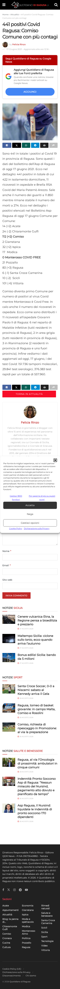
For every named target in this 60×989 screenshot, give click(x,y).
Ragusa (26, 947)
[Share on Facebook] (6, 145)
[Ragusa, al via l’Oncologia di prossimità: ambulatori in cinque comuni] (8, 762)
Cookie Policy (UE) (11, 969)
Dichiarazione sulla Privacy (36, 528)
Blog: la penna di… (10, 920)
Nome (7, 551)
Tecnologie (47, 941)
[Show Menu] (3, 5)
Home (5, 14)
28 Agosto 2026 (26, 698)
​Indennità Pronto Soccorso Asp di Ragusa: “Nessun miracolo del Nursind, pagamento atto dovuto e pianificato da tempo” (37, 786)
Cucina (6, 942)
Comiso (6, 933)
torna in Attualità (29, 394)
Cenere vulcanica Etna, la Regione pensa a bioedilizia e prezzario (37, 620)
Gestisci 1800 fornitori (16, 498)
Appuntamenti (10, 910)
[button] (55, 460)
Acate (5, 905)
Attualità (14, 14)
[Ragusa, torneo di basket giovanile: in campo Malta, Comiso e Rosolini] (8, 708)
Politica (26, 938)
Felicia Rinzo (19, 44)
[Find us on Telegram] (20, 890)
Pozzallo (26, 942)
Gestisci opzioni (30, 522)
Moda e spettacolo (28, 920)
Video (44, 945)
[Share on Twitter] (16, 145)
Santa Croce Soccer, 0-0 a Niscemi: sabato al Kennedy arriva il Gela (36, 690)
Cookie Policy (15, 528)
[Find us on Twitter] (8, 890)
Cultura (6, 947)
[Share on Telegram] (35, 145)
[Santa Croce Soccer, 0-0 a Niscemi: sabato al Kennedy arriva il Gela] (8, 688)
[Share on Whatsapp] (26, 145)
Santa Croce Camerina (48, 922)
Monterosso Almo (28, 932)
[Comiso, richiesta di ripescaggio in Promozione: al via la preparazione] (8, 727)
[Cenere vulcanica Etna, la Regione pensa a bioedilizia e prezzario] (8, 619)
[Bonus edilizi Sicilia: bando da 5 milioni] (8, 657)
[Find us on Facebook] (3, 890)
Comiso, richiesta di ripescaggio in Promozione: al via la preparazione (37, 728)
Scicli (44, 927)
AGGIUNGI (30, 91)
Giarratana (28, 910)
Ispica (25, 914)
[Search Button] (56, 5)
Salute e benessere (46, 914)
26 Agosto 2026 (26, 717)
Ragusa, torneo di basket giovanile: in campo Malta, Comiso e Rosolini (36, 709)
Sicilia (44, 932)
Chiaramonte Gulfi (9, 928)
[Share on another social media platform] (53, 145)
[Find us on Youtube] (26, 890)
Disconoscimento (11, 975)
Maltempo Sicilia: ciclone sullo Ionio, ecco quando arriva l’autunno (35, 639)
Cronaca (7, 938)
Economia (27, 905)
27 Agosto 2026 (26, 629)
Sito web (7, 579)
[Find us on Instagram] (14, 890)
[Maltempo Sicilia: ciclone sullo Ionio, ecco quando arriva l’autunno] (8, 638)
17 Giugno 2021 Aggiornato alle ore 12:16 (28, 49)
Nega (30, 514)
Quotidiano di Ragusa (20, 981)
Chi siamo (31, 975)
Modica (26, 926)
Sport (44, 936)
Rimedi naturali (45, 907)
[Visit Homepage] (29, 5)
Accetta (30, 505)
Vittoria (45, 950)
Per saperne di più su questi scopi (42, 498)
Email (6, 565)
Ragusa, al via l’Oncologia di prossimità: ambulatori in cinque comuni (37, 763)
